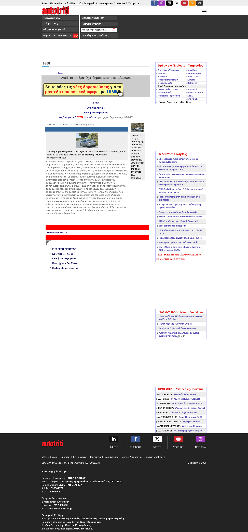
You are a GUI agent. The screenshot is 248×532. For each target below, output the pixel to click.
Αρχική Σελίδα (49, 457)
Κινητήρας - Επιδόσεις (65, 263)
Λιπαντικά (192, 89)
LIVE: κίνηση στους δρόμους (94, 35)
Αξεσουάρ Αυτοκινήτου (177, 394)
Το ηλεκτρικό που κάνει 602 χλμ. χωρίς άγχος (180, 238)
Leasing (191, 80)
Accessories (193, 76)
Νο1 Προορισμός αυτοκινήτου (180, 431)
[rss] (192, 3)
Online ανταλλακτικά (180, 426)
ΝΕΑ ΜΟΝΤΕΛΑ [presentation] (164, 259)
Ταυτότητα (95, 457)
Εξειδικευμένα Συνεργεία (169, 89)
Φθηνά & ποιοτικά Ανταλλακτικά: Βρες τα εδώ (180, 217)
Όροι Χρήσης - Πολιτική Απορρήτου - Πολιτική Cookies (133, 457)
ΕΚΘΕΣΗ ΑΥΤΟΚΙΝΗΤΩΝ (93, 18)
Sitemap (65, 457)
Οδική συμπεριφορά (64, 258)
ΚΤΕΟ (190, 96)
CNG (195, 99)
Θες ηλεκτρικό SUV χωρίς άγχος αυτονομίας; (178, 328)
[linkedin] (169, 3)
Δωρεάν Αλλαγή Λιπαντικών (178, 412)
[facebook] (154, 3)
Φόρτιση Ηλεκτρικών (168, 80)
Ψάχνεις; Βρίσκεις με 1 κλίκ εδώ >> (174, 102)
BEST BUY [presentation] (179, 259)
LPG (189, 99)
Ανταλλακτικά (164, 92)
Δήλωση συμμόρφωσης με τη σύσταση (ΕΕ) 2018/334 (71, 462)
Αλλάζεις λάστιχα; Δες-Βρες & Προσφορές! (179, 221)
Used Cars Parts (195, 92)
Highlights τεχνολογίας (65, 268)
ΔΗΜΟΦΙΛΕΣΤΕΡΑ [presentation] (191, 254)
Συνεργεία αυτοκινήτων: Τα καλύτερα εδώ (178, 212)
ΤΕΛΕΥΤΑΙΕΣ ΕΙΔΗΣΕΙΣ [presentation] (168, 254)
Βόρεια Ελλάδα (165, 83)
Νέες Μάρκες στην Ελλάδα (55, 29)
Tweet (61, 73)
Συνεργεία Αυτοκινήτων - (92, 3)
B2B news (192, 83)
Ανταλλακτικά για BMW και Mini (180, 403)
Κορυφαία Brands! (179, 422)
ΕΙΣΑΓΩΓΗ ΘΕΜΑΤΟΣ (64, 249)
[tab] (169, 254)
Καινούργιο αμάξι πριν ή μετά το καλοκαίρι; (179, 242)
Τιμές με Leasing (50, 23)
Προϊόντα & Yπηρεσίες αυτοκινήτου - (129, 3)
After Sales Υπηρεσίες (168, 70)
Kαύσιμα (162, 73)
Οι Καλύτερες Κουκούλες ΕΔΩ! (179, 399)
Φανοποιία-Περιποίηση (169, 96)
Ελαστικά (162, 76)
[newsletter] (199, 3)
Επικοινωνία (79, 457)
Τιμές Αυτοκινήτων (51, 18)
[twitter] (177, 3)
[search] (114, 30)
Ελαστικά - (70, 3)
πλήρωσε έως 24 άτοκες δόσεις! (181, 408)
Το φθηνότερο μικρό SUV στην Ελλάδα (175, 324)
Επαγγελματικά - (53, 3)
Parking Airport (194, 73)
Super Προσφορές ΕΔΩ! (180, 417)
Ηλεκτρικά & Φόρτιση (91, 24)
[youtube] (184, 3)
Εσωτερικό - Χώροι (63, 253)
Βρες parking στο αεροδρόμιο (172, 226)
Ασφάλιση (192, 70)
